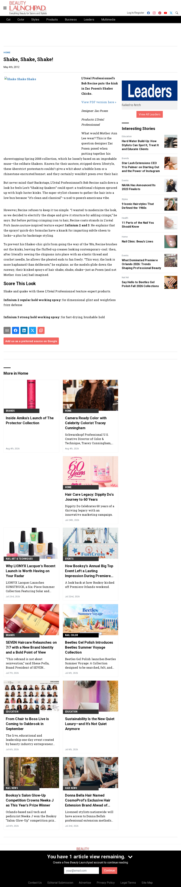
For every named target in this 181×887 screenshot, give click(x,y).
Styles (125, 199)
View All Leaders (149, 114)
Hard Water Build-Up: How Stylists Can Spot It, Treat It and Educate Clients (140, 145)
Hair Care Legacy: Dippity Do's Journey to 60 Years (89, 497)
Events (125, 180)
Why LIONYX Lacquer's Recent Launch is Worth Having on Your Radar (30, 571)
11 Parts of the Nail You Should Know (138, 224)
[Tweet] (32, 330)
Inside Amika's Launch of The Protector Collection (30, 420)
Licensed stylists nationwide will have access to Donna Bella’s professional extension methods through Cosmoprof (89, 816)
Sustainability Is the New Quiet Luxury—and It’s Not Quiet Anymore (89, 724)
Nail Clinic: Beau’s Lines (137, 241)
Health (125, 218)
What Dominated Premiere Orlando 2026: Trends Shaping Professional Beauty (141, 264)
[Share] (15, 330)
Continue (109, 870)
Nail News (12, 788)
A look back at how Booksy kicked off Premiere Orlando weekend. (89, 585)
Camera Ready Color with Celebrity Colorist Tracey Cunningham (86, 423)
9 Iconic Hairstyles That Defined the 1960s (138, 206)
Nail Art (125, 277)
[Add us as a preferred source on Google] (41, 330)
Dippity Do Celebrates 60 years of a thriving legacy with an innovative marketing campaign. (89, 510)
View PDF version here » (98, 102)
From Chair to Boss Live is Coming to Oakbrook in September (27, 724)
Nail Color (71, 635)
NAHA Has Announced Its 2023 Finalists (139, 187)
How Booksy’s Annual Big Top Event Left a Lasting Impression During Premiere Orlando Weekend (89, 571)
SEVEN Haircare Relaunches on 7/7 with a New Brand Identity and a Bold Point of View (31, 647)
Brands (125, 158)
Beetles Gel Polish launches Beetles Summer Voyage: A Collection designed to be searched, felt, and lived (90, 663)
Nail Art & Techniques (19, 558)
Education (127, 136)
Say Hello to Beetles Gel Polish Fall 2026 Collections (140, 284)
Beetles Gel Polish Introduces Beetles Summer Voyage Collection (89, 647)
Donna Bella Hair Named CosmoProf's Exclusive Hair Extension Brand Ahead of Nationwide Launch (88, 800)
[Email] (7, 330)
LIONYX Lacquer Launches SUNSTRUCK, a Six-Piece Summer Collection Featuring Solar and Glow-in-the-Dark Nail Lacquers (30, 587)
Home (7, 52)
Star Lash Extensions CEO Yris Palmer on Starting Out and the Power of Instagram (141, 167)
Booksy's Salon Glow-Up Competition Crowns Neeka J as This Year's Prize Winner (30, 800)
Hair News (71, 788)
